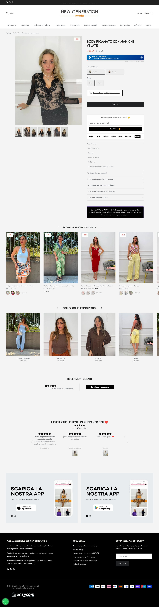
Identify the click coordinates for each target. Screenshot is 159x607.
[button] (115, 57)
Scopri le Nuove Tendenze (79, 227)
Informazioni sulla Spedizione (84, 557)
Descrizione (91, 144)
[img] (79, 425)
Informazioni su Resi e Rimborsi (85, 560)
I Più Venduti (125, 25)
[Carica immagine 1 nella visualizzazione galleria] (48, 80)
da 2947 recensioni (79, 428)
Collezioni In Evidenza (42, 25)
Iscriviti (122, 564)
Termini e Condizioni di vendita (85, 546)
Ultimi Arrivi (12, 25)
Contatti (148, 25)
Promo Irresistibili (90, 25)
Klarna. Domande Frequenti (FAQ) (86, 553)
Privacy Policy (78, 549)
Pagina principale (11, 33)
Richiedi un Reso (79, 564)
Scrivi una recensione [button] (100, 387)
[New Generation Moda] (79, 13)
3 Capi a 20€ (75, 25)
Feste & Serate (60, 25)
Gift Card (137, 25)
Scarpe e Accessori (109, 25)
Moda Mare (25, 25)
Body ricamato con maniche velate (28, 33)
